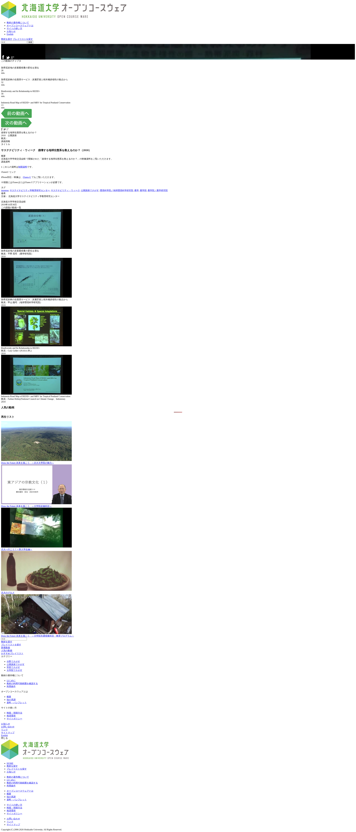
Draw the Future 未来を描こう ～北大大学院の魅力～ (27, 463)
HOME (10, 763)
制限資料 (22, 167)
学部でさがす (13, 667)
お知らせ (11, 31)
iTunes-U (27, 177)
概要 (9, 697)
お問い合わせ (7, 727)
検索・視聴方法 (14, 713)
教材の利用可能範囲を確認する (22, 683)
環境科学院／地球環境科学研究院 (116, 190)
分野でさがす (13, 661)
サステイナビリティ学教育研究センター (30, 190)
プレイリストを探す (23, 39)
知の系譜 (11, 699)
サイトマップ (7, 732)
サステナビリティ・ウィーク (65, 190)
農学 (136, 190)
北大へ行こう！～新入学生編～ (16, 549)
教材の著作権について (18, 22)
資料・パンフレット (17, 702)
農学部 (143, 190)
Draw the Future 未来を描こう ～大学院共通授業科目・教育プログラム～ (37, 636)
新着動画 (5, 647)
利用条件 (11, 686)
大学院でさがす (14, 670)
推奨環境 (11, 716)
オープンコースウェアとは (20, 25)
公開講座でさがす (90, 190)
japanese (5, 190)
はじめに (11, 680)
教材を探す (6, 39)
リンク (4, 729)
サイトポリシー (14, 718)
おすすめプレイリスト (12, 653)
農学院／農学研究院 (158, 190)
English (10, 34)
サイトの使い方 (14, 28)
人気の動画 (6, 650)
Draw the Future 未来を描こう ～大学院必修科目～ (26, 506)
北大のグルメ (7, 592)
